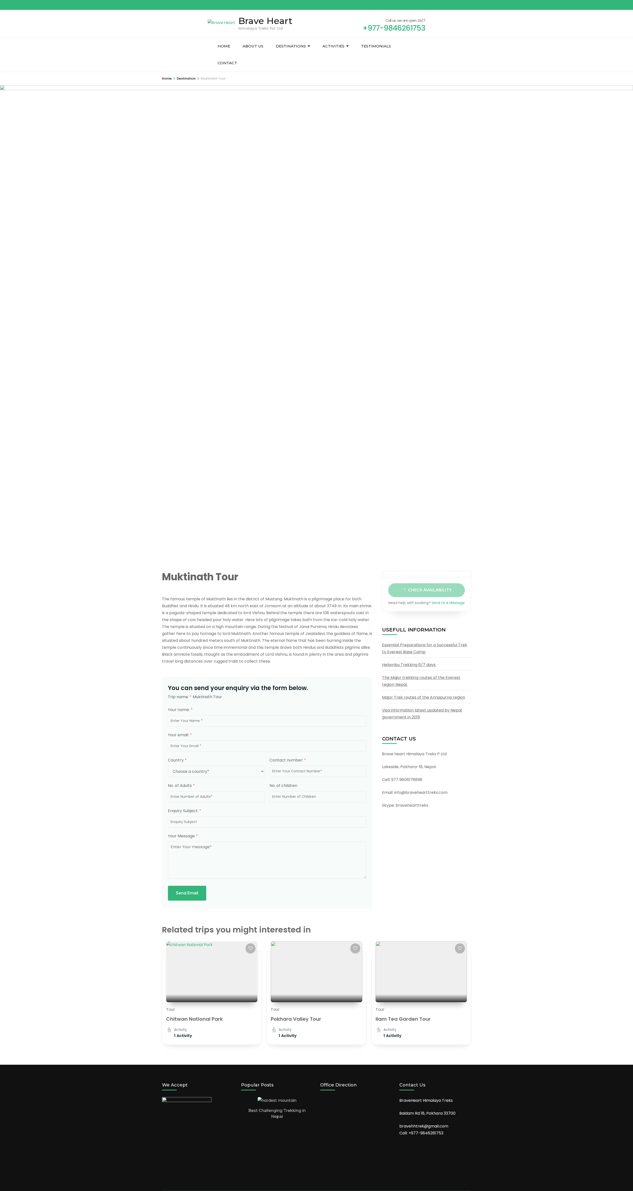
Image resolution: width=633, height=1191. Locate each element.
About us (253, 46)
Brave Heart (265, 20)
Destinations (291, 46)
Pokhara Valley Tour (296, 1019)
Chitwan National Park (194, 1019)
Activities (333, 46)
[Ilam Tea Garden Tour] (421, 971)
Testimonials (376, 46)
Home (224, 46)
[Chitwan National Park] (211, 971)
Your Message (183, 836)
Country (177, 760)
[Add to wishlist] (250, 948)
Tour (170, 1009)
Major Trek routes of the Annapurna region (423, 697)
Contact (227, 63)
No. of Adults (181, 785)
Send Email (187, 893)
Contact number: (288, 760)
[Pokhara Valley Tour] (316, 971)
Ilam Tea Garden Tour (403, 1019)
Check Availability (430, 590)
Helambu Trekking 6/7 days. (409, 665)
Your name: (180, 710)
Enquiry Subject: (184, 811)
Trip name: (180, 697)
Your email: (180, 735)
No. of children (283, 785)
